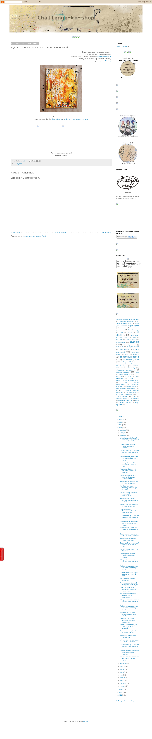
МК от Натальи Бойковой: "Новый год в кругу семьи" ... (129, 439)
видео (134, 337)
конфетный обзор (129, 357)
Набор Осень (57, 119)
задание (134, 342)
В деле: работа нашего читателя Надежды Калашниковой (127, 477)
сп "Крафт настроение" (124, 394)
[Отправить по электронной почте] (30, 161)
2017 (120, 419)
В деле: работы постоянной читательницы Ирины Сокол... (129, 544)
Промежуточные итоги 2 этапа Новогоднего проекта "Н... (128, 446)
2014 (120, 428)
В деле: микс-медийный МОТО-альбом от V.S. (128, 631)
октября (123, 436)
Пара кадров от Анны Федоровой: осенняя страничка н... (128, 589)
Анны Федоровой (104, 56)
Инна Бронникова (129, 345)
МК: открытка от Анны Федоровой (127, 579)
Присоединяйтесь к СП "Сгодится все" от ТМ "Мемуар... (128, 470)
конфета (136, 354)
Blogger (85, 721)
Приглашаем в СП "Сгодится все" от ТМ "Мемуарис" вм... (128, 511)
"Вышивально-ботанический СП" (127, 320)
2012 (120, 692)
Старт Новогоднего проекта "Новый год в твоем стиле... (129, 658)
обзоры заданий (123, 372)
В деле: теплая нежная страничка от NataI (128, 539)
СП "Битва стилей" (131, 392)
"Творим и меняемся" (126, 321)
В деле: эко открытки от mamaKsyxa (128, 636)
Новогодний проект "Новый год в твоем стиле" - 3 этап (129, 464)
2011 (120, 695)
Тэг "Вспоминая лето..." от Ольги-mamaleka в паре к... (129, 529)
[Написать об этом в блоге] (32, 161)
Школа (129, 400)
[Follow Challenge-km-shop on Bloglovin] (126, 238)
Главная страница (61, 232)
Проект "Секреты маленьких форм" (127, 380)
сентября (123, 664)
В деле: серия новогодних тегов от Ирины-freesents (129, 534)
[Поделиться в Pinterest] (39, 161)
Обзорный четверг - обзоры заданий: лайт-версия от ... (129, 452)
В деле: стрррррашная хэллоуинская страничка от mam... (129, 500)
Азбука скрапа (133, 326)
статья (134, 396)
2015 (120, 425)
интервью (119, 347)
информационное (133, 347)
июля (122, 669)
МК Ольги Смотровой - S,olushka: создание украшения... (127, 620)
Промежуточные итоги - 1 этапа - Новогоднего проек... (128, 555)
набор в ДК (126, 362)
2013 (120, 689)
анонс (121, 332)
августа (123, 666)
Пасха (129, 376)
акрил (123, 328)
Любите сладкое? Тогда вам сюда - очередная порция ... (129, 652)
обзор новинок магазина (125, 370)
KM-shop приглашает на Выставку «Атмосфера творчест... (128, 487)
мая (121, 675)
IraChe (137, 400)
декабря (123, 430)
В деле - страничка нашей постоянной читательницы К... (129, 494)
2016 (120, 422)
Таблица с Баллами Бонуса (126, 701)
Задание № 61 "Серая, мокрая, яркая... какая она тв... (128, 614)
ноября (123, 433)
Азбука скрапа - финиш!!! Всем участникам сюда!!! (129, 584)
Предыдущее (106, 232)
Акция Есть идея (133, 330)
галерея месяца (132, 339)
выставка (119, 339)
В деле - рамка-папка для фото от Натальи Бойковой (128, 626)
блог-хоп (130, 332)
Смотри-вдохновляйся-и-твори (125, 388)
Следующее (16, 232)
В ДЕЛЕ (19, 164)
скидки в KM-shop (131, 386)
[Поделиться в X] (35, 161)
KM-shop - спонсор (125, 402)
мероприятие (127, 360)
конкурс (127, 354)
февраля (123, 683)
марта (122, 680)
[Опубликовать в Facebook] (37, 161)
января (122, 686)
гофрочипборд (120, 342)
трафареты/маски (121, 398)
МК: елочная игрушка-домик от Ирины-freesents (129, 641)
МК (138, 360)
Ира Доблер (124, 349)
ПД (136, 376)
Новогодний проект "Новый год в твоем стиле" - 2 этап (129, 574)
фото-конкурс (135, 398)
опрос (137, 372)
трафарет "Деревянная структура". (76, 119)
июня (122, 672)
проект (131, 378)
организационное (125, 374)
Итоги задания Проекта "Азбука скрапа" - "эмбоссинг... (128, 595)
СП (117, 390)
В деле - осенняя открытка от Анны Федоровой (129, 505)
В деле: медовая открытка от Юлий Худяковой (129, 482)
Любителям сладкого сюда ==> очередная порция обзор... (129, 458)
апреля (123, 678)
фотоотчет (121, 400)
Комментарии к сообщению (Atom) (34, 236)
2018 (120, 416)
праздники (120, 378)
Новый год (131, 368)
